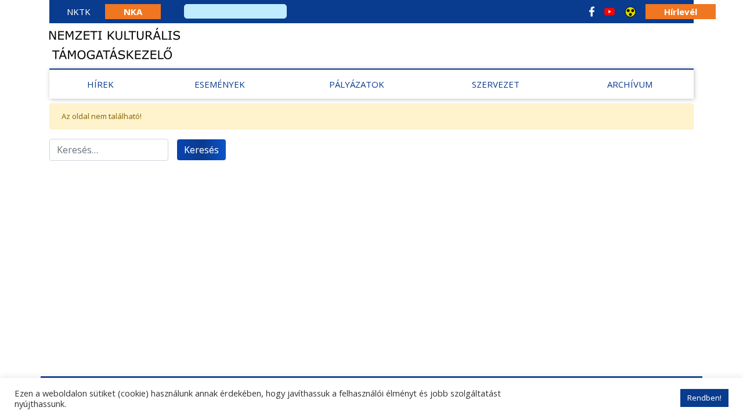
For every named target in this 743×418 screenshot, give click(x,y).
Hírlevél (680, 11)
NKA (133, 11)
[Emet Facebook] (591, 11)
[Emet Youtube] (609, 12)
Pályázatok (356, 84)
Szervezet (496, 84)
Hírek (100, 84)
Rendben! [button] (704, 397)
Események (219, 84)
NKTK (79, 11)
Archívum (629, 84)
